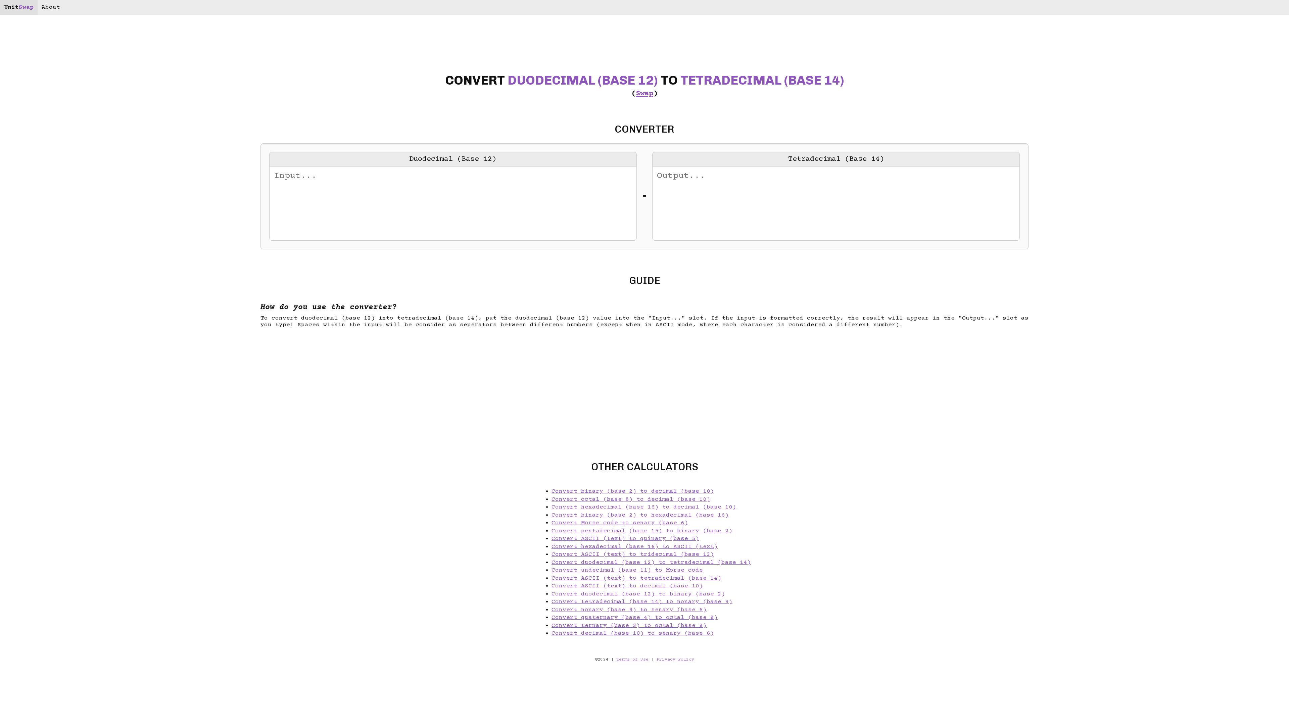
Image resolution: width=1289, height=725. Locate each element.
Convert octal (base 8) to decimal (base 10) (631, 499)
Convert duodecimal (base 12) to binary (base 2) (638, 594)
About (51, 7)
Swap (644, 94)
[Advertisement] (63, 362)
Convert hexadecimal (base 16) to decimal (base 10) (644, 507)
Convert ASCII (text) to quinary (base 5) (625, 538)
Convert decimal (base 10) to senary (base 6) (633, 633)
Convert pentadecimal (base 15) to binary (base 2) (642, 531)
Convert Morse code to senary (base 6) (620, 523)
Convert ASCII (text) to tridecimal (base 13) (633, 554)
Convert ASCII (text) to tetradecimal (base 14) (636, 578)
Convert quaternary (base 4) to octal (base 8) (635, 617)
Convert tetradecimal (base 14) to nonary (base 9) (642, 601)
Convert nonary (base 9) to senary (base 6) (629, 610)
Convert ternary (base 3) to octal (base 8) (629, 625)
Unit (19, 7)
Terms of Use (632, 659)
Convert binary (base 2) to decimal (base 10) (633, 491)
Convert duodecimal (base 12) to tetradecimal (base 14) (651, 562)
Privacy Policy (675, 659)
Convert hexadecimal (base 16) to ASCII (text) (635, 546)
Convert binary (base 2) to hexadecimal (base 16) (640, 515)
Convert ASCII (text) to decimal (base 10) (627, 586)
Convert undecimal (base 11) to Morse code (627, 570)
